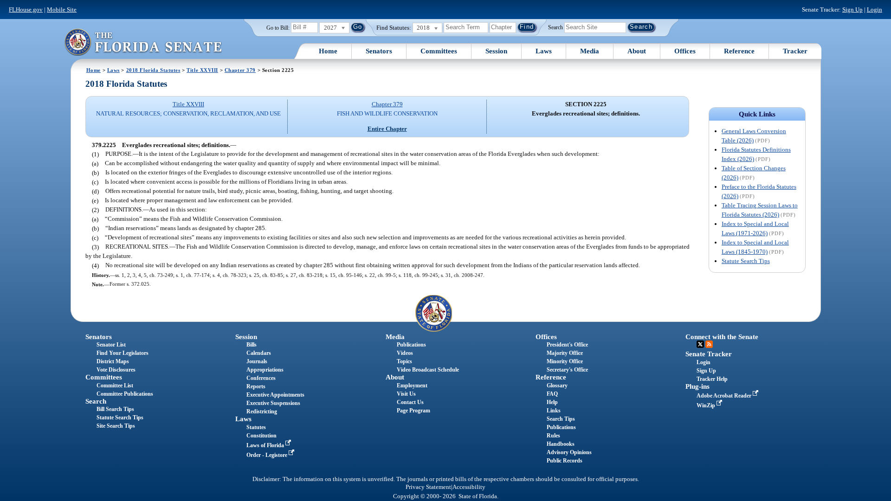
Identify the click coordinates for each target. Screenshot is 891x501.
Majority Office (565, 353)
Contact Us (410, 402)
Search (555, 27)
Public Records (564, 460)
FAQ (552, 394)
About (636, 51)
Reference (739, 51)
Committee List (115, 385)
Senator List (111, 344)
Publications (411, 344)
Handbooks (561, 444)
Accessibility (468, 487)
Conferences (261, 378)
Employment (412, 385)
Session (496, 51)
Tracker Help (712, 379)
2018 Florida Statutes (153, 70)
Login (874, 9)
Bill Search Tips (115, 409)
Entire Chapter (387, 128)
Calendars (258, 353)
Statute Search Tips (746, 260)
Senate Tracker (708, 354)
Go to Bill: (278, 28)
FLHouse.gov (26, 9)
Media (589, 51)
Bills (251, 344)
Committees (438, 51)
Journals (256, 361)
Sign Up (852, 9)
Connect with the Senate (721, 336)
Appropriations (265, 369)
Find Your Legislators (122, 353)
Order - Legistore (267, 455)
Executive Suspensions (273, 403)
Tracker (795, 51)
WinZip (707, 405)
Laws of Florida (265, 445)
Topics (404, 361)
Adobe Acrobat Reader (725, 395)
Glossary (557, 385)
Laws (544, 51)
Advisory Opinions (569, 452)
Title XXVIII (202, 70)
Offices (685, 51)
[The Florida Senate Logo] (143, 42)
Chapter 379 (240, 70)
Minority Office (565, 361)
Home (328, 51)
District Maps (113, 361)
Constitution (261, 435)
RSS (709, 344)
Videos (405, 353)
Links (554, 410)
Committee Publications (125, 394)
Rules (553, 435)
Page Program (413, 410)
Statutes (256, 427)
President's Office (567, 344)
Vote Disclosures (116, 369)
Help (552, 402)
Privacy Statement (428, 487)
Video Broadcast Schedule (428, 369)
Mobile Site (62, 9)
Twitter (700, 344)
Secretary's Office (567, 369)
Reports (255, 386)
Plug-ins (697, 386)
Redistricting (261, 411)
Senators (379, 51)
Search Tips (561, 419)
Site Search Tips (116, 426)
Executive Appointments (275, 395)
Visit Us (406, 394)
